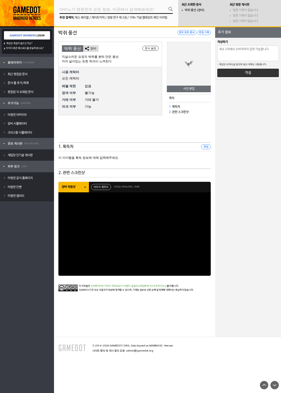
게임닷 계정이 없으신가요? (19, 43)
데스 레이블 (82, 17)
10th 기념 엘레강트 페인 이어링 (148, 17)
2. (170, 112)
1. (170, 106)
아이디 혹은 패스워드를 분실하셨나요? (25, 48)
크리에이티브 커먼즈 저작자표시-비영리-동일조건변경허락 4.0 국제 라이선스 (129, 286)
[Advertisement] (134, 132)
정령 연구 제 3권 (117, 17)
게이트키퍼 (97, 17)
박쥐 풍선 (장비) (195, 10)
